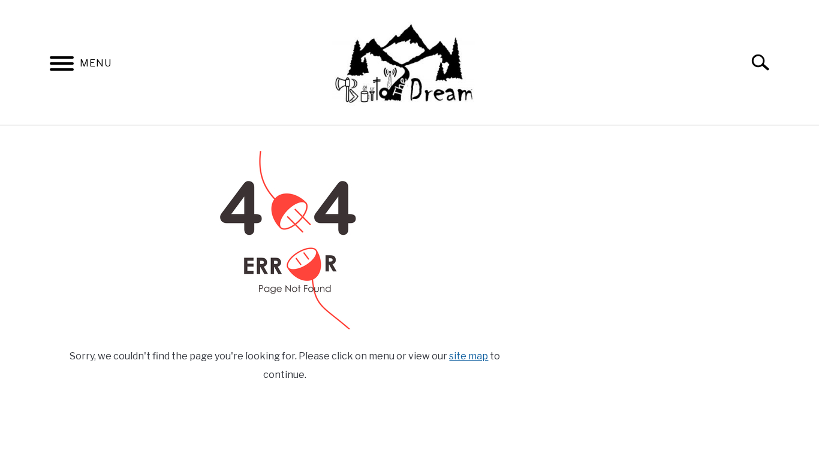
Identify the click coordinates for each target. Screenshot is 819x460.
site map (468, 356)
